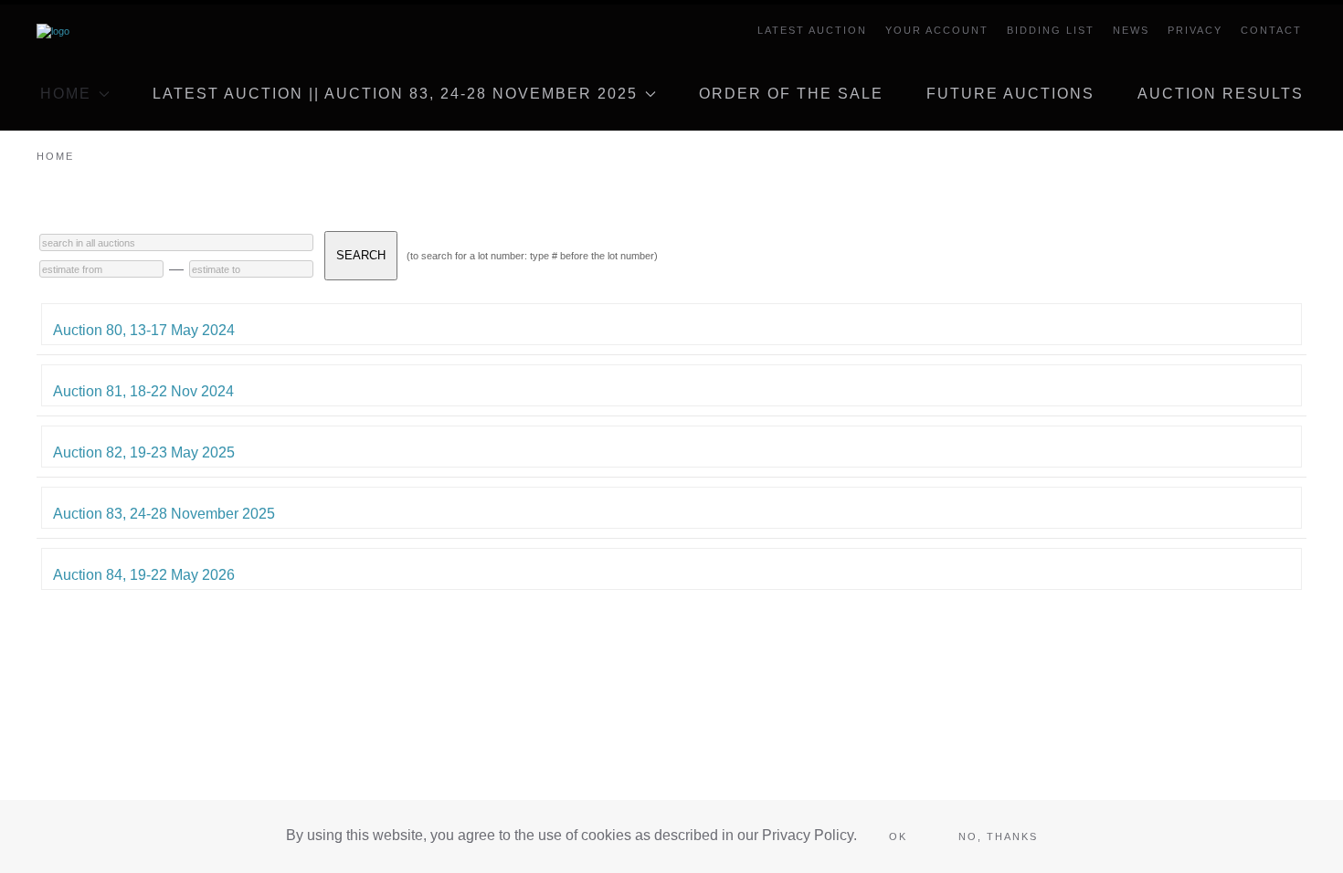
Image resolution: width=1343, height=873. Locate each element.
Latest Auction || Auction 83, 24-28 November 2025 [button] (395, 93)
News (1131, 30)
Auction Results (1220, 93)
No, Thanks (998, 836)
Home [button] (65, 93)
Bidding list (1050, 30)
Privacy (1195, 30)
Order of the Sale (791, 93)
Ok (898, 836)
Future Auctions (1010, 93)
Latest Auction (812, 30)
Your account (937, 30)
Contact (1271, 30)
